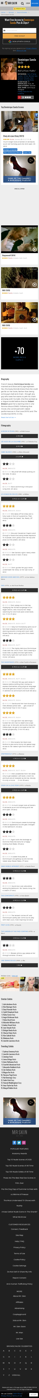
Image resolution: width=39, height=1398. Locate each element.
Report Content (19, 1278)
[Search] (22, 3)
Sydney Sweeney (11, 1051)
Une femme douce (8, 960)
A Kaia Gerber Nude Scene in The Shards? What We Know (19, 1214)
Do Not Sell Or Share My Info (19, 1272)
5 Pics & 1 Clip (19, 871)
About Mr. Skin (19, 1296)
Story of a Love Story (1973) (13, 136)
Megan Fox (8, 1072)
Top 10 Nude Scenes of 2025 (19, 1160)
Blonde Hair (33, 76)
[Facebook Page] (14, 1143)
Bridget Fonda (10, 1030)
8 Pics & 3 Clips (18, 590)
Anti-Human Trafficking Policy (19, 1284)
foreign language (10, 149)
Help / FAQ (19, 1241)
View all (15, 976)
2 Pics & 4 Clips (18, 790)
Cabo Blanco (6, 452)
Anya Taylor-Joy (10, 1085)
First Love (5, 925)
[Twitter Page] (19, 1143)
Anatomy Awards (19, 1154)
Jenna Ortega (9, 1059)
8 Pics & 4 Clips (18, 667)
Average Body (29, 80)
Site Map (19, 1235)
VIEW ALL (14, 1375)
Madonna (8, 1038)
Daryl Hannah (9, 1009)
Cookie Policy (19, 1260)
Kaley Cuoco (9, 1014)
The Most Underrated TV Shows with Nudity (19, 1203)
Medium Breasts (24, 78)
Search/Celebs (22, 12)
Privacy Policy (31, 48)
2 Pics (19, 436)
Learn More (17, 1394)
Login (28, 3)
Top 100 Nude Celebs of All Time (19, 1172)
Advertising (19, 1308)
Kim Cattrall (9, 1035)
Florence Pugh (10, 1075)
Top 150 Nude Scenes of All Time (19, 1166)
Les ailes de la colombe (11, 441)
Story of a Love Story (10, 785)
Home (3, 12)
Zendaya (8, 1056)
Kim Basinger (9, 1007)
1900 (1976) (6, 290)
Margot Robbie (10, 1088)
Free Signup (19, 36)
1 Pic (19, 965)
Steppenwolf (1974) (8, 255)
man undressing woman (13, 152)
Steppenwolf (6, 754)
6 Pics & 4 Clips (18, 499)
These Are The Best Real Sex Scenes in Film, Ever (19, 1180)
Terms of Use (21, 50)
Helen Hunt (9, 1020)
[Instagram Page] (24, 1143)
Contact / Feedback (19, 1229)
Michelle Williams (11, 1022)
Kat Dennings (9, 1077)
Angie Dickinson (10, 1017)
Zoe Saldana (9, 1069)
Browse (11, 12)
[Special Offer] (19, 207)
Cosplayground (19, 1314)
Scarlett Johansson (11, 1064)
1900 (3, 585)
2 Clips (19, 457)
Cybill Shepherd (10, 1012)
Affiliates (19, 1302)
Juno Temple (9, 1027)
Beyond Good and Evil (10, 577)
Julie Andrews (10, 1004)
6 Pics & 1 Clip (19, 900)
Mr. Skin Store (19, 1327)
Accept (34, 1395)
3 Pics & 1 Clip (19, 938)
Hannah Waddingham (12, 1083)
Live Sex (19, 1339)
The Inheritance (7, 662)
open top (27, 152)
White (26, 76)
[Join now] (35, 3)
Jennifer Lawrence (11, 1040)
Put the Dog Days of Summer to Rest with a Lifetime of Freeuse (19, 1191)
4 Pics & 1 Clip (19, 758)
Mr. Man (19, 1333)
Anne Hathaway (10, 1062)
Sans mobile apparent (10, 866)
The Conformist (7, 895)
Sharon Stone (9, 1033)
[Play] (19, 121)
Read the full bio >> (8, 417)
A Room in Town (7, 431)
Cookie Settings (19, 1266)
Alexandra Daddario (11, 1067)
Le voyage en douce (9, 494)
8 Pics (19, 446)
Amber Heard (9, 1025)
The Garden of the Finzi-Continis (14, 931)
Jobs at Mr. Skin (19, 1320)
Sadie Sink (8, 1080)
